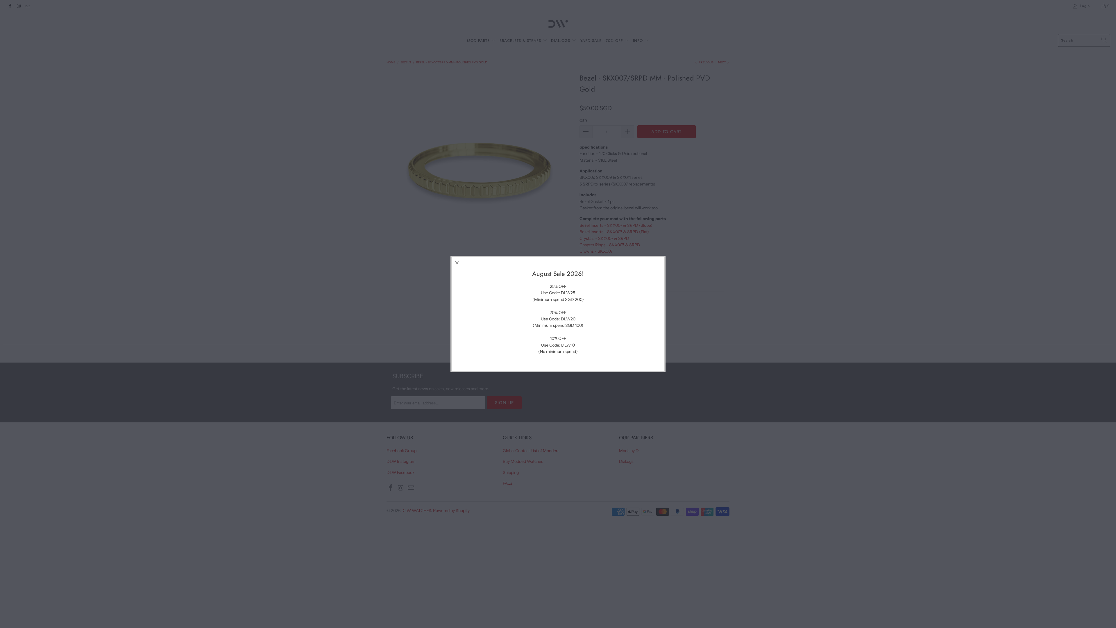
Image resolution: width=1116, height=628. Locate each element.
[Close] (457, 262)
